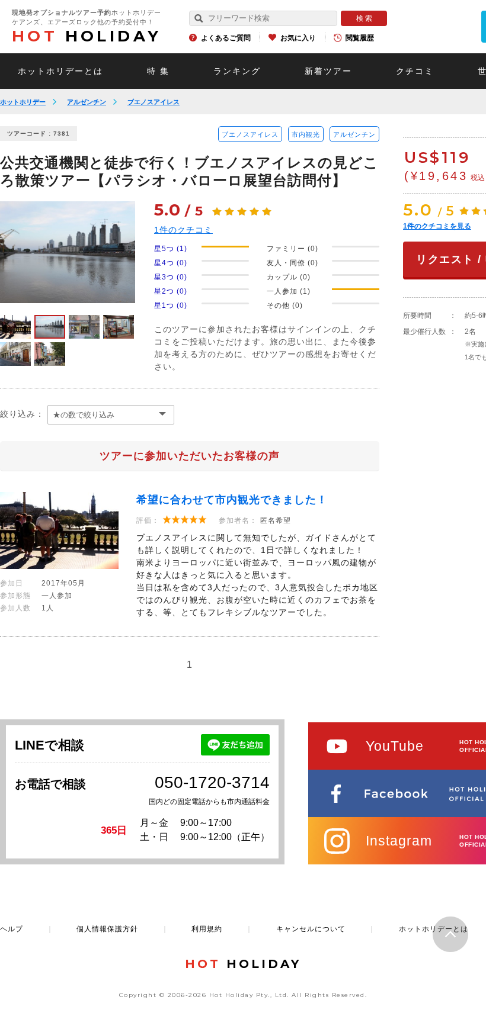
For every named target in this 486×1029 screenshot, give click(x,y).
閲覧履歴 (360, 38)
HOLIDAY (86, 36)
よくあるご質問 (226, 38)
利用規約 (206, 929)
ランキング (237, 71)
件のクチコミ (183, 229)
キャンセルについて (311, 929)
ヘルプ (11, 929)
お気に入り (298, 38)
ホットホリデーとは (60, 71)
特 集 (158, 71)
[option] (67, 252)
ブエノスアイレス (153, 101)
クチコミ (415, 71)
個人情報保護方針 (107, 929)
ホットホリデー (23, 101)
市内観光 (306, 134)
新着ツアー (328, 71)
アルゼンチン (86, 101)
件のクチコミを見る (437, 226)
